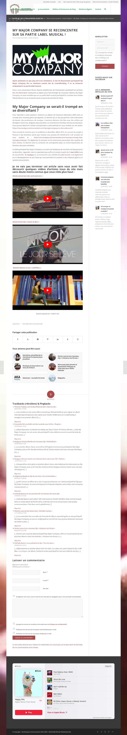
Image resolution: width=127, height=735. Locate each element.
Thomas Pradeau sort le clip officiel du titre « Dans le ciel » (35, 407)
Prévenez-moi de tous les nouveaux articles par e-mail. (34, 633)
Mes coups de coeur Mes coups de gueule (76, 2)
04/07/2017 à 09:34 (20, 478)
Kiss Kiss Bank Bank (20, 93)
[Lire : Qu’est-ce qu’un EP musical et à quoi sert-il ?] (97, 97)
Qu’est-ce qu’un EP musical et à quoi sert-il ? (107, 98)
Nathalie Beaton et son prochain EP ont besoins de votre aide (37, 494)
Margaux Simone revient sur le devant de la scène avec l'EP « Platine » (39, 459)
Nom (45, 572)
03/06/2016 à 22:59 (20, 530)
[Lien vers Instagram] (17, 20)
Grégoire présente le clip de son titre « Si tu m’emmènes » (35, 476)
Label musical (65, 155)
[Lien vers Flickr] (24, 20)
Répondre (17, 421)
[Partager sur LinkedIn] (58, 339)
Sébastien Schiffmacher (34, 324)
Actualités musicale (49, 2)
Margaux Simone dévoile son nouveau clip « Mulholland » (35, 441)
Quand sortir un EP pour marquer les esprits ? (107, 152)
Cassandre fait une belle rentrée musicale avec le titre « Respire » (37, 424)
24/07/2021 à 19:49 (20, 409)
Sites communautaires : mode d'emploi (25, 38)
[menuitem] (49, 1)
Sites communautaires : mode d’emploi (105, 2)
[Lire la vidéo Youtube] (48, 198)
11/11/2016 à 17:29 (20, 513)
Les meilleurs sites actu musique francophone (107, 125)
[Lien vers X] (9, 20)
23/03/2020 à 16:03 (20, 426)
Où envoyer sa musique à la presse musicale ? (107, 208)
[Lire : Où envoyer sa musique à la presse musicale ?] (97, 208)
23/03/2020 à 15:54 (20, 443)
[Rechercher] (105, 9)
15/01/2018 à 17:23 (20, 461)
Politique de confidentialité (58, 624)
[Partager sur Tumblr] (68, 339)
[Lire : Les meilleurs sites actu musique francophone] (97, 124)
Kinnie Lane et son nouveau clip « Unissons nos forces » (34, 528)
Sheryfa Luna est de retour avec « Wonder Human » (33, 511)
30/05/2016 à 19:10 (20, 545)
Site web (45, 588)
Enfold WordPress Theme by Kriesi (60, 732)
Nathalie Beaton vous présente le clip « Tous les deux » (34, 543)
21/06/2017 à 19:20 (20, 496)
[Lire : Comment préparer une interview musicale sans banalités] (97, 178)
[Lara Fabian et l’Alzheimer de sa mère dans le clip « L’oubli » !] (125, 367)
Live (59, 2)
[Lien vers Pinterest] (20, 20)
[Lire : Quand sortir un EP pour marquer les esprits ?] (97, 151)
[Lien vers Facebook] (13, 20)
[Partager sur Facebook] (18, 339)
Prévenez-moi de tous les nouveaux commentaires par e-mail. (36, 629)
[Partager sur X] (28, 339)
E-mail (45, 580)
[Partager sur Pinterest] (48, 339)
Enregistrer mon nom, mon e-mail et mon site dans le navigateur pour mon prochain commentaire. (48, 597)
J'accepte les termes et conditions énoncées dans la (41, 624)
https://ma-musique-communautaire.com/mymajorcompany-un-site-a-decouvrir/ (43, 128)
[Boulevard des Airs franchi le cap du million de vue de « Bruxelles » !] (2, 367)
